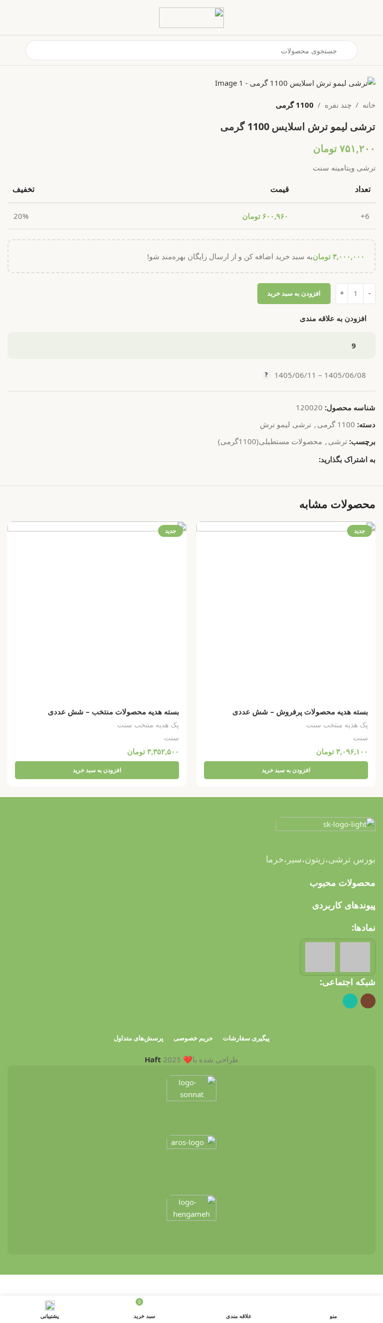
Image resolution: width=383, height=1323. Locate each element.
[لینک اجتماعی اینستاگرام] (368, 1000)
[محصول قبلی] (37, 105)
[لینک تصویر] (326, 828)
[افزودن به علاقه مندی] (205, 530)
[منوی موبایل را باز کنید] (372, 50)
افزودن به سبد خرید (294, 293)
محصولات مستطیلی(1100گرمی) (270, 441)
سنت (360, 737)
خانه (369, 105)
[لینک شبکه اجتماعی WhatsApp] (313, 459)
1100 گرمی (295, 105)
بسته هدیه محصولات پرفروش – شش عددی (300, 711)
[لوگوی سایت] (191, 16)
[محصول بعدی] (13, 105)
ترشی (337, 441)
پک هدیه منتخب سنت (337, 724)
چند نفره (338, 105)
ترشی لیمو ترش (285, 424)
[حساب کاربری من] (11, 50)
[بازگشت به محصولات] (25, 105)
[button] (286, 770)
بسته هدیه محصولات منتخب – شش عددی (113, 711)
